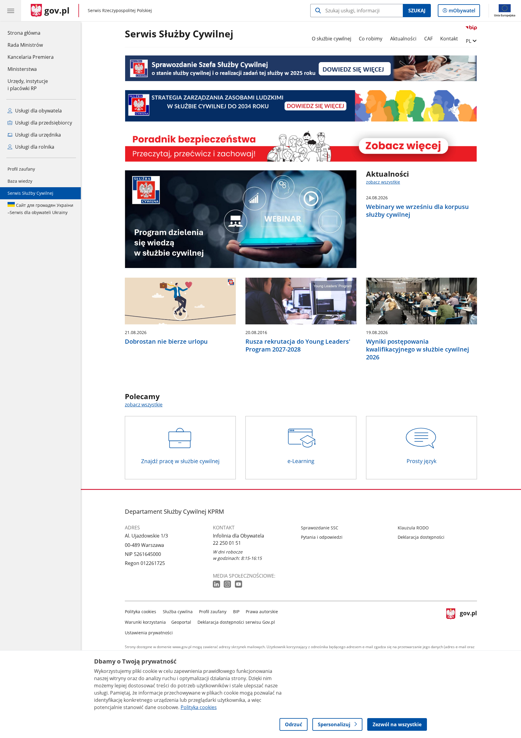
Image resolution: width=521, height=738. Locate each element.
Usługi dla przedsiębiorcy (43, 122)
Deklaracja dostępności (421, 537)
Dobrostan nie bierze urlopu (166, 341)
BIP (236, 611)
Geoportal (181, 622)
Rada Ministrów (25, 45)
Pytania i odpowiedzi (322, 537)
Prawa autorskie (262, 611)
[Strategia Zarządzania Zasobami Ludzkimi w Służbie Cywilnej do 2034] (301, 105)
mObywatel (461, 12)
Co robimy (370, 38)
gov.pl (468, 620)
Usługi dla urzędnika (37, 134)
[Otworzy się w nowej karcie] (217, 584)
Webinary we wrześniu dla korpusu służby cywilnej (417, 211)
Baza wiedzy (20, 181)
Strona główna (31, 32)
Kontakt (449, 38)
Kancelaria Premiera (31, 57)
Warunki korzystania (145, 622)
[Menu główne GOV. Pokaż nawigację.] (10, 10)
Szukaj (416, 10)
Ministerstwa (22, 69)
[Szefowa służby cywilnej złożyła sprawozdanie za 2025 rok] (301, 68)
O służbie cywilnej (331, 38)
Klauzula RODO (413, 528)
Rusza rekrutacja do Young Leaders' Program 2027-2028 (297, 345)
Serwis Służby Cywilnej (30, 193)
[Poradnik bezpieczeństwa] (301, 146)
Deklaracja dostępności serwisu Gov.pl (236, 622)
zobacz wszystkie (383, 182)
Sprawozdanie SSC (319, 528)
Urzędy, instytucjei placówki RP (28, 85)
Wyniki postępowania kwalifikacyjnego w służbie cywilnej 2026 (417, 349)
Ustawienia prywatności (149, 633)
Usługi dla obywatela (38, 110)
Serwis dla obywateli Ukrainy (40, 208)
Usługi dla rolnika (34, 147)
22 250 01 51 (227, 543)
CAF (428, 38)
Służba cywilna (178, 611)
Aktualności (403, 38)
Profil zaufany (21, 169)
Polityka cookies (140, 611)
